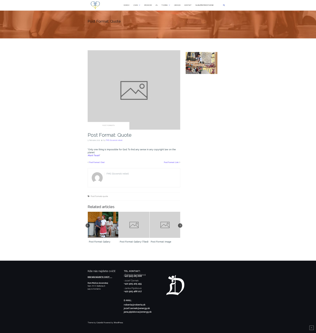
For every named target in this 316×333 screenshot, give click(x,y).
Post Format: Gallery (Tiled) (103, 241)
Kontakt (187, 5)
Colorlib (99, 323)
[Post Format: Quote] (134, 90)
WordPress (118, 323)
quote (105, 196)
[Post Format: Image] (134, 225)
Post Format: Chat (97, 162)
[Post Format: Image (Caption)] (165, 225)
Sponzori (148, 5)
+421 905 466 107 (133, 291)
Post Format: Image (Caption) (161, 243)
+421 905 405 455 (133, 283)
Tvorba (164, 5)
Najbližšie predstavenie (204, 5)
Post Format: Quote (109, 135)
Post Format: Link (171, 162)
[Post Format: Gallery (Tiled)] (103, 225)
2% (156, 5)
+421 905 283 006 (133, 276)
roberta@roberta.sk (134, 304)
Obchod (177, 5)
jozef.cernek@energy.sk (137, 308)
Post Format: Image (130, 241)
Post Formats (108, 125)
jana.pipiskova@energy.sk (138, 312)
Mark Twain (93, 155)
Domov (126, 5)
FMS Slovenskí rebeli (114, 140)
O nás (135, 5)
